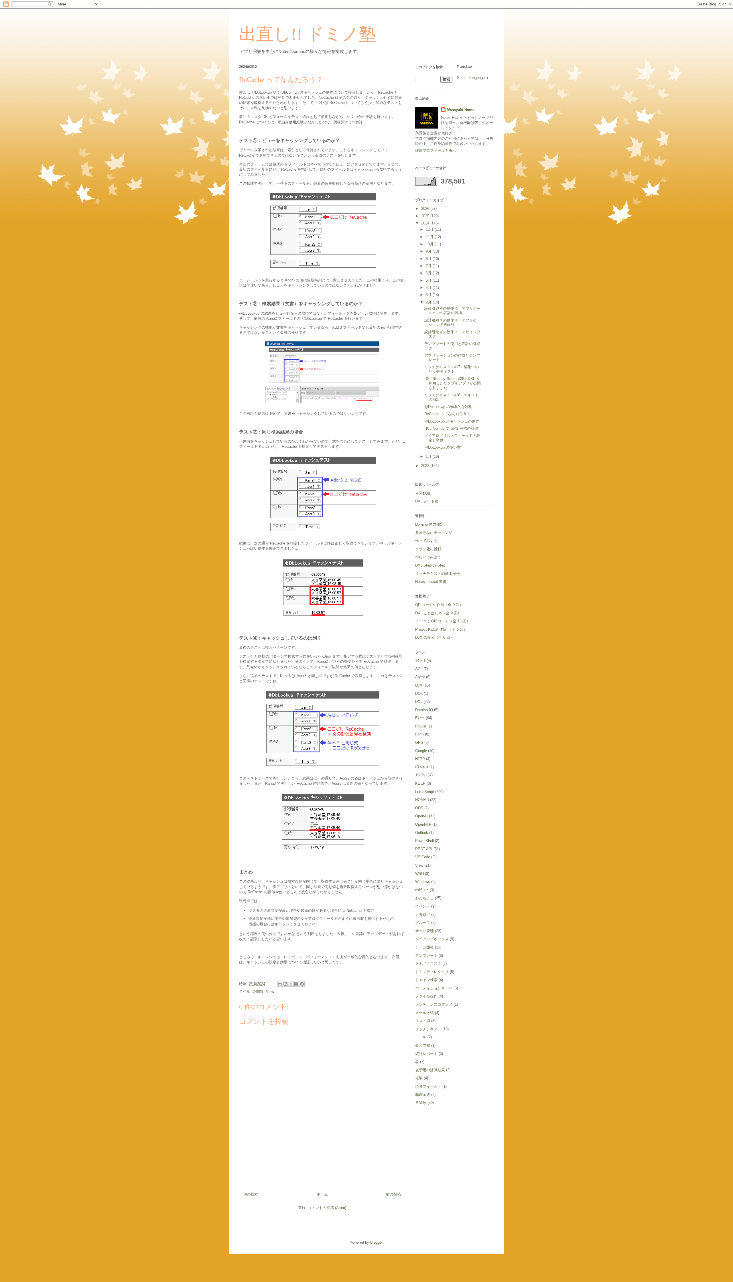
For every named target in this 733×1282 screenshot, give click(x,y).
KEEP (420, 783)
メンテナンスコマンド (433, 1004)
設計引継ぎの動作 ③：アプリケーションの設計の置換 (452, 310)
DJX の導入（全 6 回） (434, 637)
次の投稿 (250, 1194)
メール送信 (424, 1013)
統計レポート (426, 1054)
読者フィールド (428, 1086)
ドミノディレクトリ (432, 972)
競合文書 (422, 1045)
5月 (429, 280)
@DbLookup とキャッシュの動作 (451, 421)
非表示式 (422, 1094)
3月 (429, 295)
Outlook (421, 833)
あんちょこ (424, 898)
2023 (425, 466)
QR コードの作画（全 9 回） (439, 605)
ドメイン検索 (426, 980)
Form (419, 734)
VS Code (422, 857)
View (270, 991)
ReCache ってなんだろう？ (447, 414)
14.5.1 (420, 660)
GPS (419, 742)
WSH (419, 873)
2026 (425, 208)
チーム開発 (424, 947)
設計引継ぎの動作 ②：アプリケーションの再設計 (452, 322)
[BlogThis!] (285, 984)
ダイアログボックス (432, 939)
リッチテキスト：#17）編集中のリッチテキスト (451, 369)
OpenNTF (423, 824)
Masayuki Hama (460, 110)
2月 (429, 302)
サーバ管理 (424, 931)
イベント (422, 906)
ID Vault (421, 767)
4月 (429, 287)
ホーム (322, 1194)
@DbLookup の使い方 (442, 447)
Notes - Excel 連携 (430, 581)
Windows (422, 881)
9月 (429, 251)
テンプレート (426, 955)
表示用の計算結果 (430, 1070)
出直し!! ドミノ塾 (307, 34)
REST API (423, 849)
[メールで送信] (280, 984)
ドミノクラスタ (428, 963)
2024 (425, 223)
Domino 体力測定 (429, 524)
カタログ (422, 914)
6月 (429, 273)
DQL (419, 693)
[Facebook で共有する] (296, 984)
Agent (420, 677)
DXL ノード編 (426, 501)
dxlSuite (422, 890)
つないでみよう (428, 557)
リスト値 (422, 1021)
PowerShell (424, 841)
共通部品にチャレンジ (433, 532)
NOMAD (422, 800)
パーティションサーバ (433, 988)
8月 (429, 259)
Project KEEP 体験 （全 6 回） (441, 629)
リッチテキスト (428, 1029)
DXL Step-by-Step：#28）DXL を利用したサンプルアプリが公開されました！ (452, 383)
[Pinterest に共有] (302, 984)
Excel (420, 718)
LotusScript (424, 792)
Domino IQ (424, 710)
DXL (418, 701)
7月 (429, 266)
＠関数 (258, 991)
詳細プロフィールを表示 (435, 150)
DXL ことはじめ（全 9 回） (438, 613)
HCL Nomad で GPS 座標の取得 (451, 428)
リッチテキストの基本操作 (437, 573)
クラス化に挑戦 (428, 549)
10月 (430, 244)
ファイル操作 (426, 996)
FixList (420, 726)
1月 (429, 456)
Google (421, 751)
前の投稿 (393, 1194)
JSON (420, 775)
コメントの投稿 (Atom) (327, 1208)
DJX (418, 685)
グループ (422, 922)
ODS (419, 808)
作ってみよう (426, 541)
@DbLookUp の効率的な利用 (448, 407)
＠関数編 (422, 493)
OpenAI (421, 816)
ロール (420, 1037)
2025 (425, 216)
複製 (419, 1078)
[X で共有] (291, 984)
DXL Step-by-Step (430, 565)
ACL (418, 669)
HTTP (420, 759)
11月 (430, 237)
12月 (430, 229)
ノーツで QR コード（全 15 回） (442, 621)
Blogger (376, 1242)
